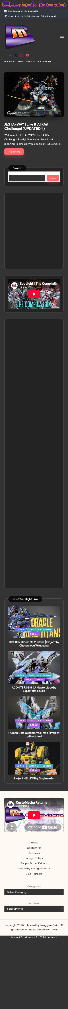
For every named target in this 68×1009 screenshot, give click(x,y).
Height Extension (34, 679)
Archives (34, 903)
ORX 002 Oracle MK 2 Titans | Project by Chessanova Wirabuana (34, 643)
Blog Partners (34, 873)
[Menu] (62, 37)
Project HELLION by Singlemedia (34, 778)
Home (7, 61)
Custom (20, 629)
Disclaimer (34, 853)
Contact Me (34, 847)
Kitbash (34, 634)
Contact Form (18, 937)
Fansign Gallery (34, 858)
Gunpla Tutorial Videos (34, 863)
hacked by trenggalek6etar (34, 868)
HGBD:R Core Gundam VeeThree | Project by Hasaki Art (34, 734)
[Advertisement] (34, 231)
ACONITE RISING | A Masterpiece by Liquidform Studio (34, 689)
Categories (34, 886)
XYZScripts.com (48, 937)
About (34, 842)
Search (17, 168)
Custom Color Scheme (39, 629)
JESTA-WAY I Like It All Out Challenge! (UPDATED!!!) (26, 126)
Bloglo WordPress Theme (43, 929)
